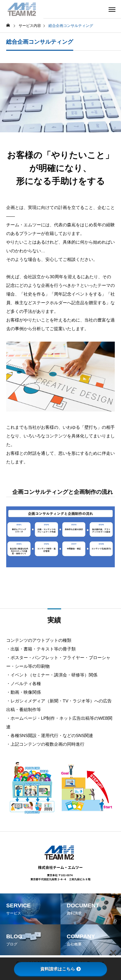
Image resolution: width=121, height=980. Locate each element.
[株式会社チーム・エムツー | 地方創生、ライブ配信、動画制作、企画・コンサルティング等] (21, 9)
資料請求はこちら (57, 969)
